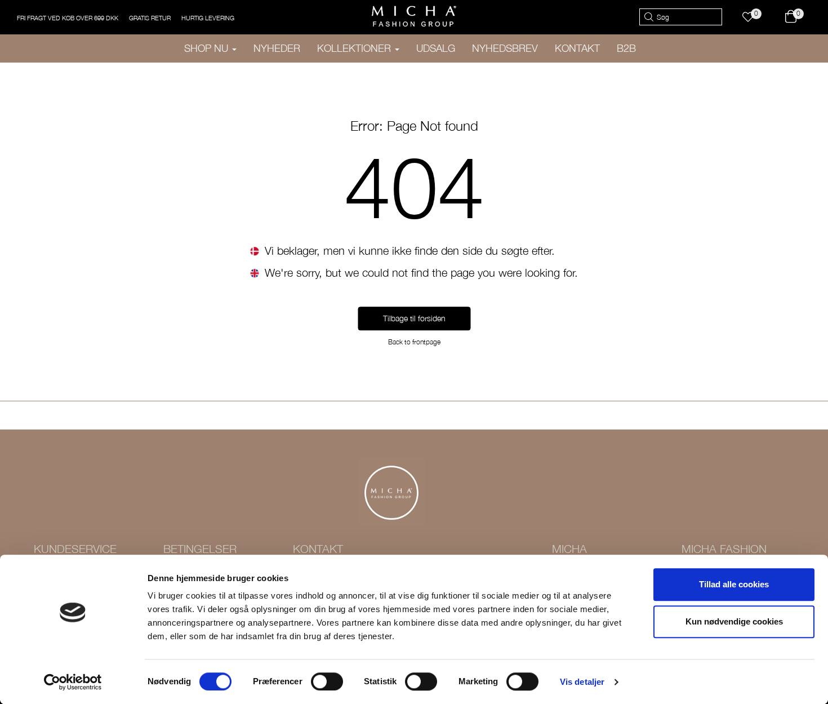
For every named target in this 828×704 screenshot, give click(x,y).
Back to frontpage (414, 342)
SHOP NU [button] (207, 48)
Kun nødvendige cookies (734, 621)
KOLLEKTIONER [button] (355, 48)
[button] (753, 17)
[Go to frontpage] (414, 16)
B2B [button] (626, 48)
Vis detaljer (582, 682)
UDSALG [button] (435, 48)
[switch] (327, 681)
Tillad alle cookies (734, 584)
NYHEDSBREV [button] (505, 48)
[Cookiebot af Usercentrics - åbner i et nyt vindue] (73, 682)
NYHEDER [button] (276, 48)
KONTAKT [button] (577, 48)
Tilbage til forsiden (414, 319)
